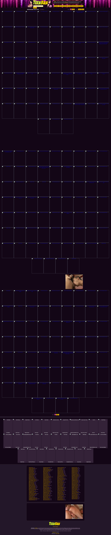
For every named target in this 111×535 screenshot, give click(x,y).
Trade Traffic (57, 533)
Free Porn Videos (55, 526)
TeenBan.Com (54, 532)
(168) (75, 472)
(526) (46, 473)
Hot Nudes (8, 432)
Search (35, 8)
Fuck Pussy (103, 432)
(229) (33, 485)
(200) (76, 473)
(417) (47, 470)
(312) (61, 497)
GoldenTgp (84, 447)
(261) (76, 481)
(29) (33, 488)
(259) (47, 487)
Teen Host (36, 447)
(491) (33, 491)
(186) (33, 489)
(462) (60, 481)
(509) (47, 491)
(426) (75, 490)
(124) (47, 498)
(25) (75, 471)
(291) (47, 485)
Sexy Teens (17, 447)
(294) (75, 486)
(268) (60, 495)
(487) (61, 470)
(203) (76, 484)
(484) (61, 472)
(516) (33, 499)
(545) (46, 471)
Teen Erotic (46, 432)
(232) (33, 481)
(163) (32, 483)
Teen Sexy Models (103, 447)
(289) (76, 489)
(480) (46, 494)
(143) (32, 495)
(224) (48, 469)
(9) (75, 495)
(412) (32, 496)
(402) (33, 497)
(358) (76, 482)
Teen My (55, 447)
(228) (33, 487)
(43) (46, 484)
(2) (75, 487)
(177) (61, 473)
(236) (76, 480)
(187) (32, 482)
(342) (61, 484)
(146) (32, 490)
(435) (61, 489)
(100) (76, 470)
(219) (46, 497)
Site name (46, 447)
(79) (75, 496)
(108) (60, 469)
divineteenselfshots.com (74, 432)
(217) (33, 468)
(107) (32, 470)
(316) (47, 488)
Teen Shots (65, 447)
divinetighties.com (74, 447)
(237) (33, 486)
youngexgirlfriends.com (27, 447)
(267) (75, 498)
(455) (75, 469)
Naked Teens (27, 432)
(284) (76, 492)
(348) (61, 485)
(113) (75, 488)
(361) (47, 489)
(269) (47, 482)
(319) (33, 494)
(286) (76, 468)
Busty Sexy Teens (84, 432)
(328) (75, 467)
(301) (34, 493)
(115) (60, 486)
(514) (46, 486)
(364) (32, 492)
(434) (47, 492)
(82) (32, 484)
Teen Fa (93, 432)
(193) (34, 498)
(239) (32, 472)
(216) (32, 471)
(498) (47, 493)
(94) (60, 483)
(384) (47, 467)
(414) (61, 498)
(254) (47, 483)
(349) (61, 467)
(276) (47, 480)
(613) (46, 472)
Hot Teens (36, 432)
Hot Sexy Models (8, 447)
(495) (61, 471)
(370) (47, 499)
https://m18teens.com (93, 447)
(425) (47, 495)
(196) (34, 480)
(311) (76, 497)
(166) (75, 493)
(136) (46, 496)
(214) (61, 490)
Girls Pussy (17, 432)
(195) (33, 473)
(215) (32, 467)
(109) (47, 481)
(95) (61, 493)
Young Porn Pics (65, 432)
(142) (61, 482)
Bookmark (66, 2)
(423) (46, 468)
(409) (61, 494)
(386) (61, 487)
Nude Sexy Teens (55, 432)
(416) (61, 496)
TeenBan (55, 524)
